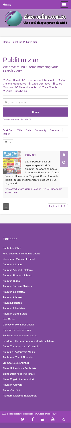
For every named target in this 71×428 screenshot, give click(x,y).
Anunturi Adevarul (13, 264)
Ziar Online (9, 319)
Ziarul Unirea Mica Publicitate (19, 368)
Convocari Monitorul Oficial (18, 324)
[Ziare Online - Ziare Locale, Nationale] (35, 18)
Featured (55, 130)
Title (19, 130)
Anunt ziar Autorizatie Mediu (19, 351)
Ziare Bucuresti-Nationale (40, 79)
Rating (6, 133)
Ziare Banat (13, 79)
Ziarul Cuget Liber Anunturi (18, 379)
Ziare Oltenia (49, 87)
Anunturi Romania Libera (17, 275)
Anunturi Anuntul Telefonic (18, 269)
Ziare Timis (11, 192)
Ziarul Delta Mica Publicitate (19, 373)
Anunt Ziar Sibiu (12, 390)
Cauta (35, 112)
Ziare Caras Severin (29, 188)
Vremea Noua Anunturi (16, 362)
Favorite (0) (26, 119)
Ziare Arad (11, 188)
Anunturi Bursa (11, 280)
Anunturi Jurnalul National (17, 286)
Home (6, 41)
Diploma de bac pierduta (17, 330)
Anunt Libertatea (12, 302)
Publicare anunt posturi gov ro (20, 335)
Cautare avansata (11, 119)
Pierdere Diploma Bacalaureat (20, 395)
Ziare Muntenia (27, 87)
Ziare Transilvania (16, 90)
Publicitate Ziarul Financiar (18, 357)
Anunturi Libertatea (14, 291)
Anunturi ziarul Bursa (15, 313)
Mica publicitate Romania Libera (21, 253)
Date (28, 130)
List (9, 142)
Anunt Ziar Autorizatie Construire (21, 346)
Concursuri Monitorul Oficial (19, 259)
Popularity (40, 130)
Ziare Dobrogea (41, 83)
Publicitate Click (12, 248)
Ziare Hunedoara (52, 188)
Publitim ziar (30, 41)
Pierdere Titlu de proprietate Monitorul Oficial (28, 340)
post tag (17, 41)
